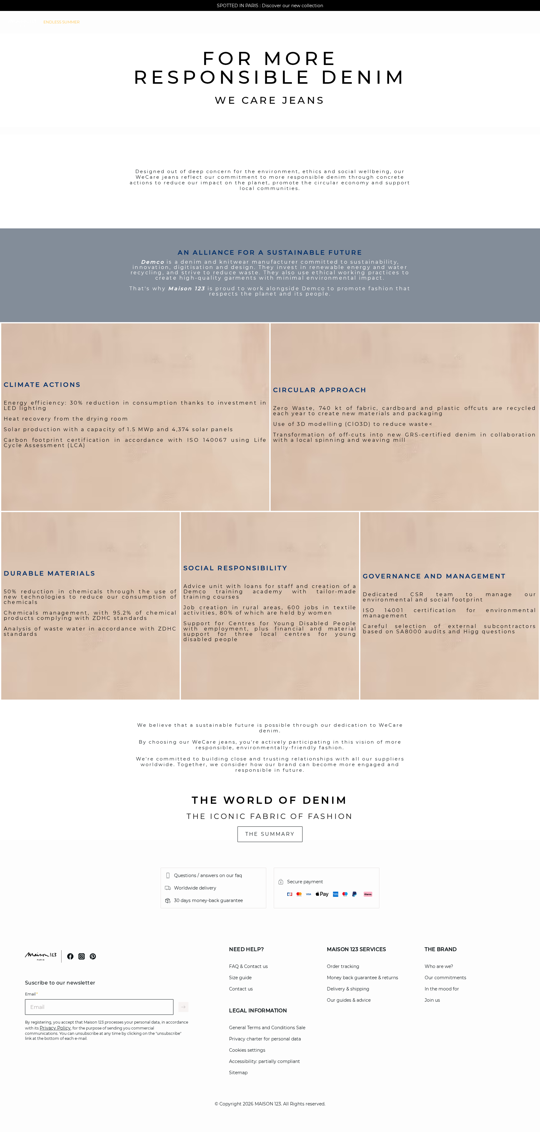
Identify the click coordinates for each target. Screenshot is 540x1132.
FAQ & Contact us (248, 966)
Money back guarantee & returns (362, 977)
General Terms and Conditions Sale (267, 1027)
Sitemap (238, 1072)
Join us (432, 1000)
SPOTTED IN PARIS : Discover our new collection (270, 5)
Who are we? (439, 966)
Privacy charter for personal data (265, 1039)
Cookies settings (247, 1050)
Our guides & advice (349, 1000)
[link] (61, 22)
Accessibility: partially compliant (264, 1061)
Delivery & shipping (348, 989)
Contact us (241, 989)
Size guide (240, 977)
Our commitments (445, 977)
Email (31, 994)
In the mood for (442, 989)
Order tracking (343, 966)
